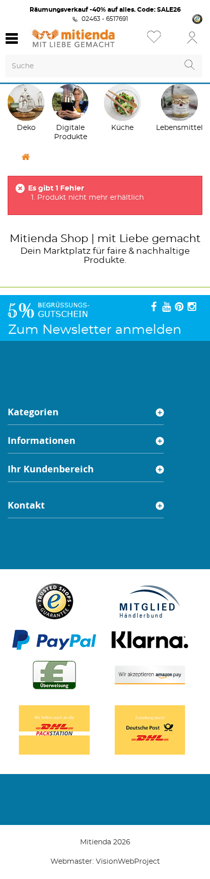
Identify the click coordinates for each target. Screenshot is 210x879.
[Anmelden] (192, 37)
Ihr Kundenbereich (51, 469)
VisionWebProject (128, 861)
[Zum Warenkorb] (171, 40)
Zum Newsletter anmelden (94, 330)
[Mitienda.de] (73, 38)
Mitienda (34, 238)
